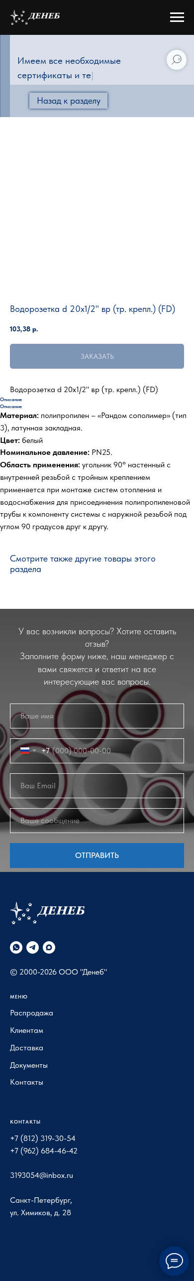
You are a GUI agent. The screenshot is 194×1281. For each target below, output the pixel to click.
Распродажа (31, 1012)
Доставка (26, 1047)
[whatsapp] (16, 947)
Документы (29, 1065)
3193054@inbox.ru (41, 1175)
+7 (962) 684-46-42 (44, 1150)
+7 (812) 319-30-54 (43, 1138)
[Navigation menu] (177, 17)
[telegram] (32, 947)
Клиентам (26, 1030)
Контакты (26, 1082)
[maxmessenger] (49, 947)
